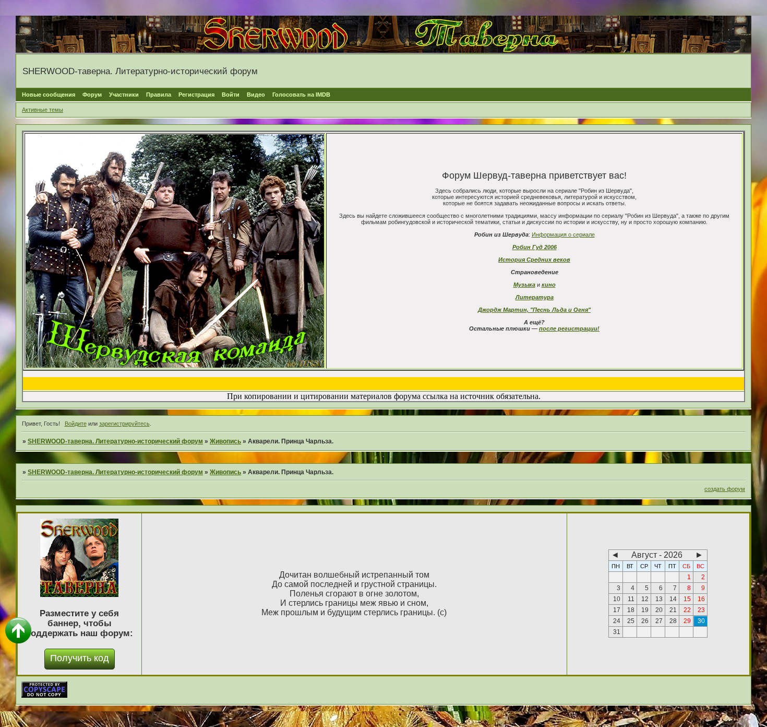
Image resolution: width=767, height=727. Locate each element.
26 (645, 621)
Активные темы (42, 110)
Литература (535, 297)
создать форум (724, 489)
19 (645, 610)
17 (616, 610)
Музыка (524, 285)
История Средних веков (534, 259)
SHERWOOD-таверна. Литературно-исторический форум (115, 441)
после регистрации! (569, 328)
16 (701, 599)
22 (687, 610)
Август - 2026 (656, 554)
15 (687, 599)
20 (659, 610)
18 (630, 610)
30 (701, 621)
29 (687, 621)
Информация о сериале (563, 234)
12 (645, 599)
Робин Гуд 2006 (534, 247)
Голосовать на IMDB (301, 94)
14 (673, 599)
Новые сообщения (48, 94)
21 (673, 610)
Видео (256, 94)
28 (673, 621)
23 (701, 610)
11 (631, 599)
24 (616, 621)
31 (616, 632)
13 (659, 599)
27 (659, 621)
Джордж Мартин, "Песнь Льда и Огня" (534, 310)
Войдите (76, 423)
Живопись (225, 441)
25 (630, 621)
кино (549, 285)
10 (616, 599)
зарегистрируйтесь (124, 423)
